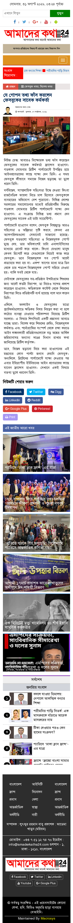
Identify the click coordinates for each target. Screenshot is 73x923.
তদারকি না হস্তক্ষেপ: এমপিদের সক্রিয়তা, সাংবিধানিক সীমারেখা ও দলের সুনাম (34, 665)
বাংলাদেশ (15, 784)
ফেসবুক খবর (32, 86)
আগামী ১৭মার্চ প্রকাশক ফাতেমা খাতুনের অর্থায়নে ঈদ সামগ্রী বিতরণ (34, 585)
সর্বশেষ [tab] (36, 679)
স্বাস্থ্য (35, 807)
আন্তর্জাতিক (16, 807)
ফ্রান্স (12, 792)
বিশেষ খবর (46, 86)
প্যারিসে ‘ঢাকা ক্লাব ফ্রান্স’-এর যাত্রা (30, 467)
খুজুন (60, 13)
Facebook (14, 392)
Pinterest (43, 409)
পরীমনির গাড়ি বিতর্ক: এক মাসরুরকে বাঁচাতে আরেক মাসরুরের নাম (51, 715)
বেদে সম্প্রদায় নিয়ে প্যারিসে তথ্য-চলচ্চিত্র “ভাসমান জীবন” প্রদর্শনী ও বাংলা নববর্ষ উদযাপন (35, 503)
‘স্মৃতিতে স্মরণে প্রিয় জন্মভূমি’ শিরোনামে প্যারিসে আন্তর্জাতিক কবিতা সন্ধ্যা (34, 545)
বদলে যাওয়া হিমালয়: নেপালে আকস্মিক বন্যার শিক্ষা (49, 698)
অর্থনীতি (14, 815)
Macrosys (48, 918)
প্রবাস (13, 799)
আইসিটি (37, 784)
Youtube (25, 883)
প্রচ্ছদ (12, 86)
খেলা (35, 799)
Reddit (35, 400)
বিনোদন (37, 792)
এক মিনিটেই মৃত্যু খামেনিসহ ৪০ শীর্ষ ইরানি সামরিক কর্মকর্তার (36, 625)
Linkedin (14, 400)
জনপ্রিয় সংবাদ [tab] (36, 687)
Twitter (37, 392)
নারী (34, 815)
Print (11, 417)
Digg (57, 392)
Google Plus (18, 409)
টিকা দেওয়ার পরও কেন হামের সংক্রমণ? (49, 730)
